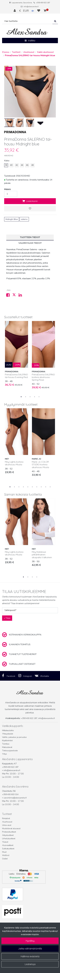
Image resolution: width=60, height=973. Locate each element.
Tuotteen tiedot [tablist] (30, 237)
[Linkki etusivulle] (27, 31)
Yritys (4, 754)
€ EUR (25, 11)
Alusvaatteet (7, 845)
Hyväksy (30, 940)
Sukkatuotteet (8, 848)
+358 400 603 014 (10, 794)
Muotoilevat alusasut (11, 828)
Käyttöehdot (7, 740)
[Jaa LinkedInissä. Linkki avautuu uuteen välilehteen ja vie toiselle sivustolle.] (21, 295)
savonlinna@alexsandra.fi (15, 797)
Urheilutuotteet (8, 838)
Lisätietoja (30, 964)
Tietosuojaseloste (10, 750)
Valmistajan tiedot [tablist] (30, 243)
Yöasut (5, 842)
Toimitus (5, 744)
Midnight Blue (11, 219)
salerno (24, 219)
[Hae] (55, 21)
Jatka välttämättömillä (30, 948)
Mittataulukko (8, 730)
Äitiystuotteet (8, 835)
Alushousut (7, 821)
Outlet (5, 858)
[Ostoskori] (45, 11)
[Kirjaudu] (15, 11)
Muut (4, 852)
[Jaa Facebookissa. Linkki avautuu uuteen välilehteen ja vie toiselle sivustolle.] (9, 295)
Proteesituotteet (9, 832)
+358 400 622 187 (43, 3)
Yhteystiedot (7, 733)
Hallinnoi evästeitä (30, 956)
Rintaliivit (6, 818)
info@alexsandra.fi (31, 6)
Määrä (7, 189)
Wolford (5, 855)
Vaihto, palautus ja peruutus (14, 737)
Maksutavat (7, 747)
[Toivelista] (39, 11)
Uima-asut (6, 825)
